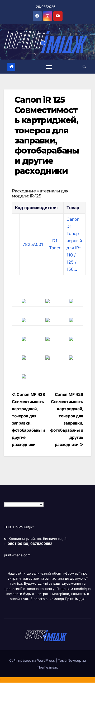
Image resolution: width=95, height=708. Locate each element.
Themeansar (47, 667)
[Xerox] (71, 338)
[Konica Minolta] (24, 375)
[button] (84, 67)
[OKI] (71, 319)
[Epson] (71, 300)
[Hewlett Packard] (24, 319)
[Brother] (24, 300)
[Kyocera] (24, 357)
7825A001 (33, 244)
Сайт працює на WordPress (32, 660)
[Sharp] (47, 357)
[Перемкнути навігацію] (49, 66)
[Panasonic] (24, 338)
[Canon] (47, 300)
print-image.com (17, 555)
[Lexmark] (47, 319)
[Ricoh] (71, 357)
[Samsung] (47, 338)
